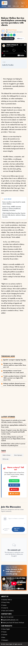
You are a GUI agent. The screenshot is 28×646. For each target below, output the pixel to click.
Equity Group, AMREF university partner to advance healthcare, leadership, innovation (11, 208)
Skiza (3, 637)
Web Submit (15, 485)
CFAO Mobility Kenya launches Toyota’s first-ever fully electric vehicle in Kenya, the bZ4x (14, 215)
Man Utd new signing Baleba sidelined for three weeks (13, 426)
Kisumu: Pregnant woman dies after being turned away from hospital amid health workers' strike (14, 432)
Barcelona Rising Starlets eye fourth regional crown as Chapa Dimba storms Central (13, 439)
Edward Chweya (12, 30)
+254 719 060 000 (8, 617)
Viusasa (4, 632)
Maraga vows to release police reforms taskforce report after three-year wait (14, 365)
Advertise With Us (7, 600)
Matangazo (5, 640)
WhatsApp (15, 481)
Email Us (15, 489)
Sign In (23, 3)
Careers (4, 605)
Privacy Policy (6, 602)
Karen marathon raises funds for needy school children (13, 203)
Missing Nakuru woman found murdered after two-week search (13, 371)
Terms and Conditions (8, 611)
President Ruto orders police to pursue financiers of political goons (13, 444)
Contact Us (5, 608)
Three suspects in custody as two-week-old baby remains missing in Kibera (13, 421)
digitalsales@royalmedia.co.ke (10, 620)
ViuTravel (4, 634)
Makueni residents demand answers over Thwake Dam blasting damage (14, 384)
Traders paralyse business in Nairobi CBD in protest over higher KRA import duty (14, 378)
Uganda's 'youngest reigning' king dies (14, 360)
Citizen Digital (6, 629)
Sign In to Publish (17, 529)
